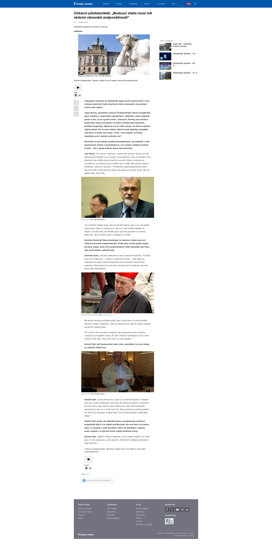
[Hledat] (195, 4)
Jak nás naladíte (142, 509)
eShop (80, 518)
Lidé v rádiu (140, 515)
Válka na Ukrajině (84, 509)
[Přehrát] (78, 87)
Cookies (160, 533)
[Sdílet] (79, 95)
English (191, 533)
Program (119, 4)
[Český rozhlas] (83, 4)
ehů (88, 474)
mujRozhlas (133, 4)
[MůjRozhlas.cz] (78, 31)
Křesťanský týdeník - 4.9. (184, 53)
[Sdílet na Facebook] (76, 102)
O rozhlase (161, 4)
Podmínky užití (181, 533)
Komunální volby (84, 512)
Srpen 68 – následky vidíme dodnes (182, 45)
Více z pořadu (166, 41)
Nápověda (140, 512)
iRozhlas (106, 4)
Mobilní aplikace (113, 518)
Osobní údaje (169, 533)
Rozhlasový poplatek (144, 525)
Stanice (147, 4)
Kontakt (139, 521)
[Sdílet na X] (76, 108)
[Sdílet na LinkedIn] (76, 114)
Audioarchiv (111, 512)
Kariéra (139, 518)
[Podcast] (76, 95)
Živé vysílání (112, 509)
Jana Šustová (107, 315)
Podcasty (111, 515)
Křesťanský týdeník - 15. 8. (185, 73)
